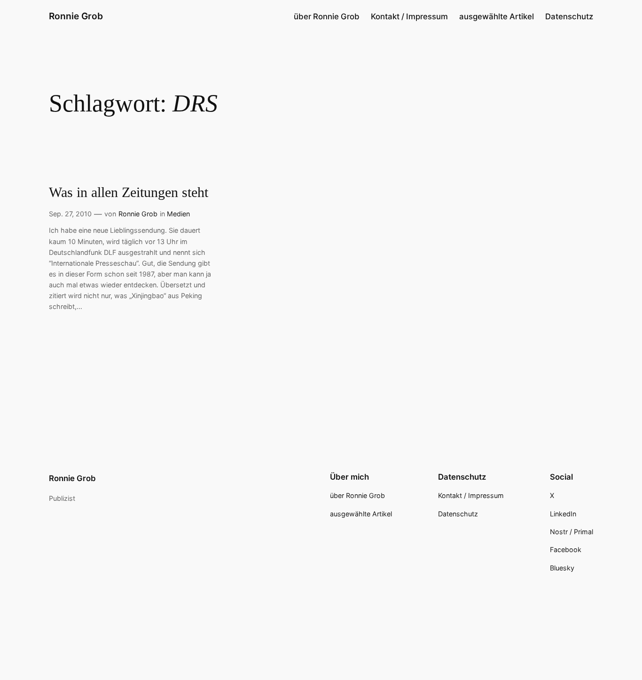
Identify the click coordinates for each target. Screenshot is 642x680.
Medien (178, 214)
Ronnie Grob (76, 16)
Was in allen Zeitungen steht (128, 192)
